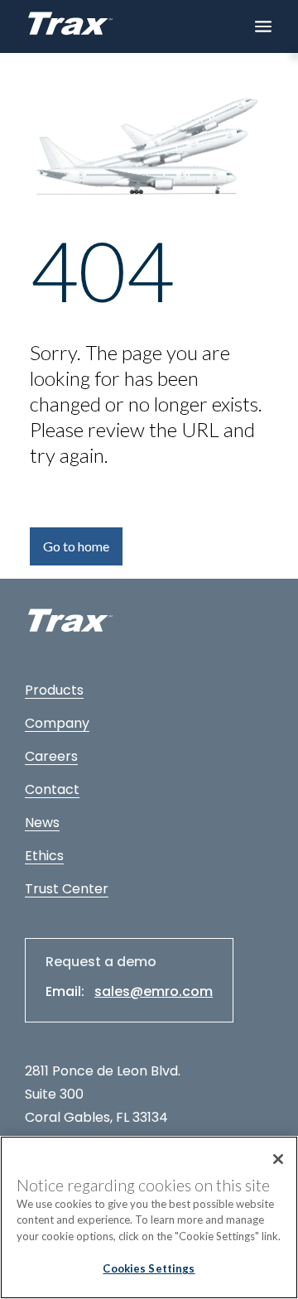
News (42, 822)
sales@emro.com (153, 991)
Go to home (76, 546)
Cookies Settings (149, 1268)
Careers (51, 756)
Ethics (44, 855)
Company (57, 723)
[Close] (278, 1159)
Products (54, 690)
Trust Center (66, 888)
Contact (52, 789)
